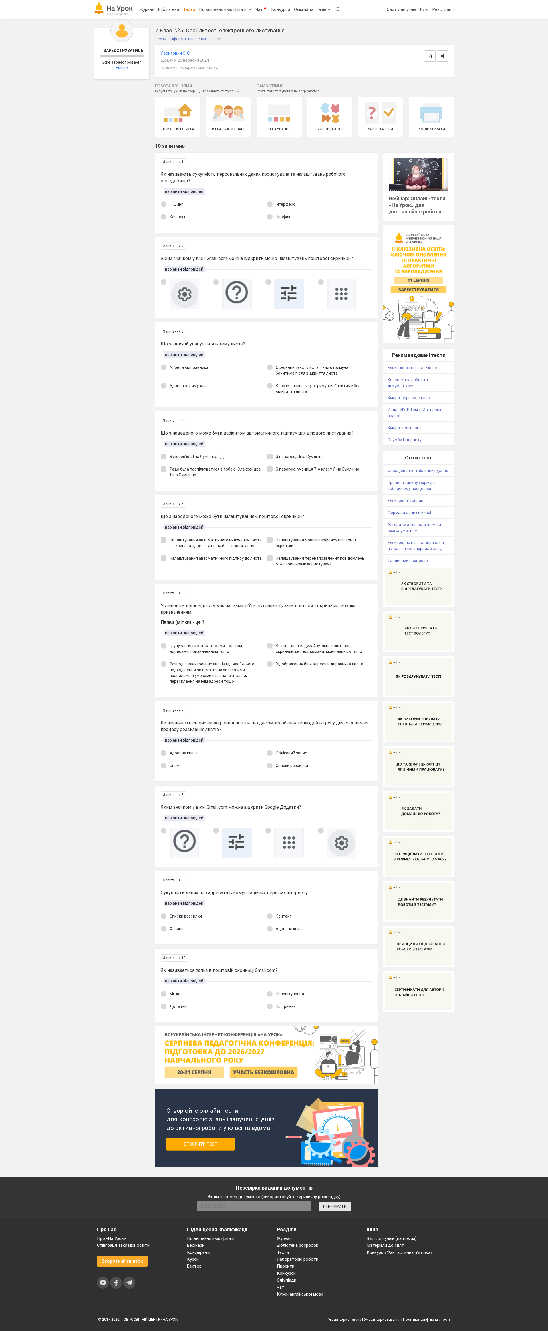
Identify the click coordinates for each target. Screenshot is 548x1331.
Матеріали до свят (385, 1245)
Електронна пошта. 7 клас (412, 367)
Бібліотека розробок (297, 1245)
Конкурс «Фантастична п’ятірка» (399, 1252)
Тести (189, 9)
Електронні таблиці (406, 500)
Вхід (424, 9)
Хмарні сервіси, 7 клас (409, 397)
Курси (193, 1259)
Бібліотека (168, 9)
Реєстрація (443, 9)
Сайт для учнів (401, 9)
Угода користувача (344, 1319)
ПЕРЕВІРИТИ (335, 1206)
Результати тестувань (220, 91)
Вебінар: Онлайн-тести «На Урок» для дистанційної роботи (417, 205)
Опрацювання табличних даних (418, 470)
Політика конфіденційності (426, 1319)
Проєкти (285, 1266)
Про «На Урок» (111, 1238)
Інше (322, 9)
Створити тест (200, 1144)
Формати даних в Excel (409, 512)
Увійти (122, 68)
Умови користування (382, 1319)
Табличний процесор (408, 560)
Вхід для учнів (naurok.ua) (392, 1238)
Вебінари (195, 1245)
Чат (261, 9)
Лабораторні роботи (297, 1259)
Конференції (199, 1252)
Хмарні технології (404, 427)
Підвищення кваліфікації (224, 9)
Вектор (194, 1266)
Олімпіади (286, 1280)
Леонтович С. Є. (175, 53)
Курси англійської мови (300, 1294)
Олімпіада (303, 9)
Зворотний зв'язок (122, 1261)
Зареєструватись (123, 50)
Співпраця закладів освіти (123, 1245)
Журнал (146, 9)
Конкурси (280, 9)
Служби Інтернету (405, 439)
